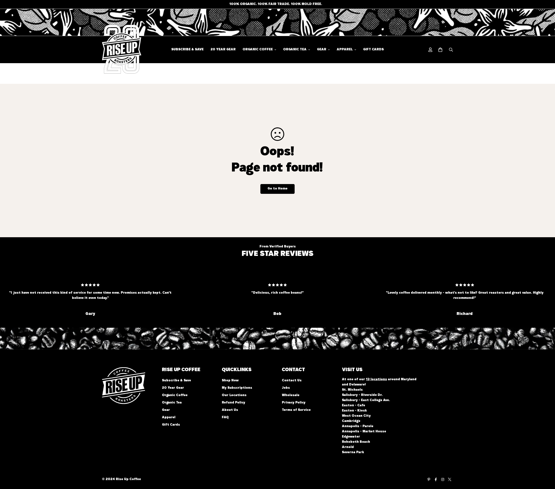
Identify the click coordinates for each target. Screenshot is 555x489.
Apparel (345, 49)
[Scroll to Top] (547, 465)
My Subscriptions (237, 388)
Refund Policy (233, 403)
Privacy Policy (293, 403)
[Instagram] (442, 479)
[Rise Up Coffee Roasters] (115, 50)
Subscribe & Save (187, 49)
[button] (440, 50)
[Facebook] (435, 479)
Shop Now (230, 380)
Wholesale (290, 395)
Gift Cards (373, 49)
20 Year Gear (223, 49)
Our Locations (234, 395)
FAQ (225, 417)
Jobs (286, 388)
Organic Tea (295, 49)
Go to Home (277, 189)
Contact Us (292, 380)
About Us (230, 410)
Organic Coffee (258, 49)
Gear (321, 49)
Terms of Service (296, 410)
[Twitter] (449, 479)
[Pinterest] (429, 479)
